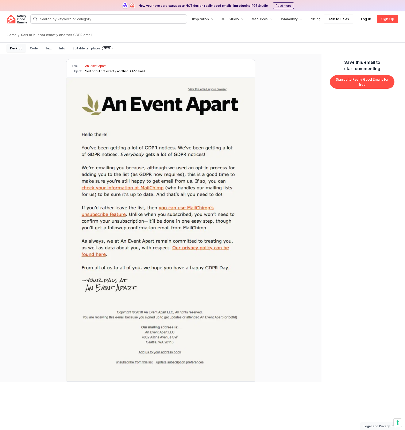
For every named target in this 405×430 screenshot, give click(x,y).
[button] (203, 19)
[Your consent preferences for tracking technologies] (398, 423)
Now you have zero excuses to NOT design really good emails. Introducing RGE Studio (203, 5)
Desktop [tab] (16, 48)
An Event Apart (95, 66)
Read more (283, 5)
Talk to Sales (338, 19)
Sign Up (387, 19)
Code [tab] (34, 48)
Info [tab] (62, 48)
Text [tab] (48, 48)
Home (11, 35)
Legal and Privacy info (380, 426)
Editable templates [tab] (92, 48)
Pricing (314, 19)
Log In (366, 19)
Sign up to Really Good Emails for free (362, 82)
